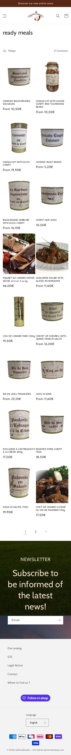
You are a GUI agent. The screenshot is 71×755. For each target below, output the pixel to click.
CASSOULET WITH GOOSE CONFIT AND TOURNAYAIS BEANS (50, 104)
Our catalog (15, 648)
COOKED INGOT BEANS (49, 162)
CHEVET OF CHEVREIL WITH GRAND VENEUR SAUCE (51, 337)
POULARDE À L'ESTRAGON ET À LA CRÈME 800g (19, 450)
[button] (5, 16)
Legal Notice (15, 665)
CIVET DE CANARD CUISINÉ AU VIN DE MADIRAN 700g (51, 508)
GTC (10, 656)
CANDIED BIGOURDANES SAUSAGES (16, 102)
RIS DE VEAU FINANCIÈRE (17, 394)
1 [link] (25, 531)
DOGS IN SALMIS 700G (15, 507)
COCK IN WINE (44, 394)
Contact (12, 674)
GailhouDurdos (23, 750)
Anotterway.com (55, 750)
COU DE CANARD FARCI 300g (19, 336)
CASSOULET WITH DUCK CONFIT (16, 163)
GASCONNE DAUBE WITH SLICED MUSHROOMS (49, 279)
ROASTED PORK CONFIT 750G (49, 450)
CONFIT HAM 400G (46, 219)
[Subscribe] (59, 620)
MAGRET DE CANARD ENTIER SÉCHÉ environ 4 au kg (18, 279)
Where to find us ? (19, 682)
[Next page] (46, 531)
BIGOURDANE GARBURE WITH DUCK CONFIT (16, 221)
